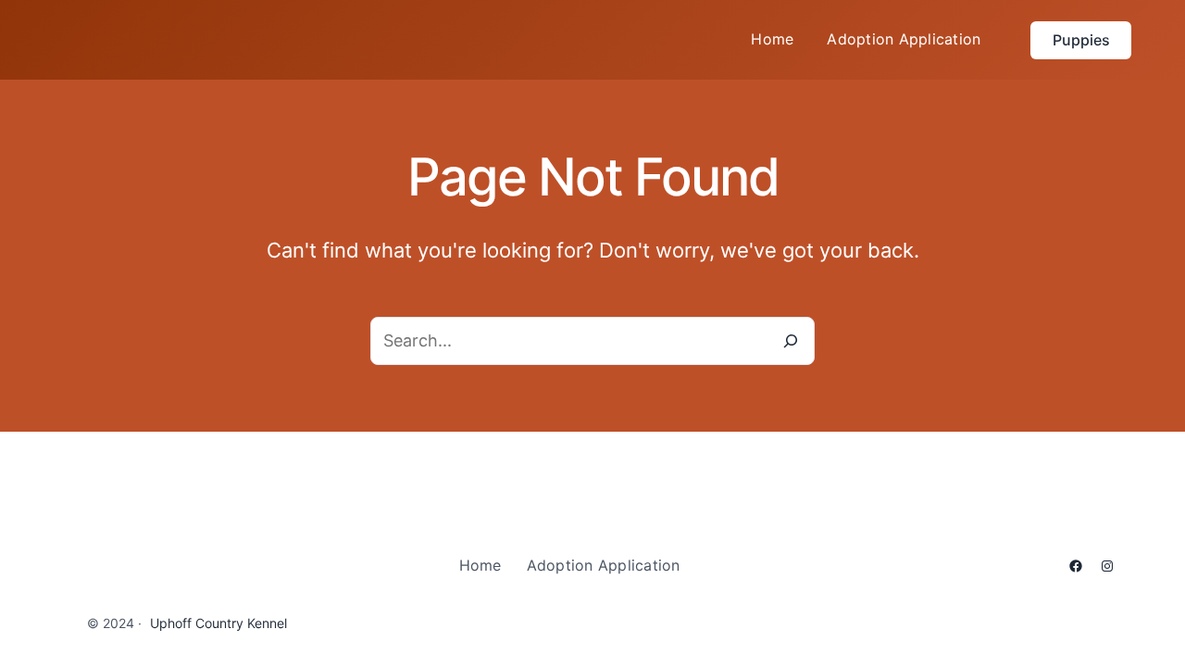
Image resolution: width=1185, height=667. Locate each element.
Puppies (1081, 40)
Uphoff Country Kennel (218, 623)
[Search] (790, 340)
